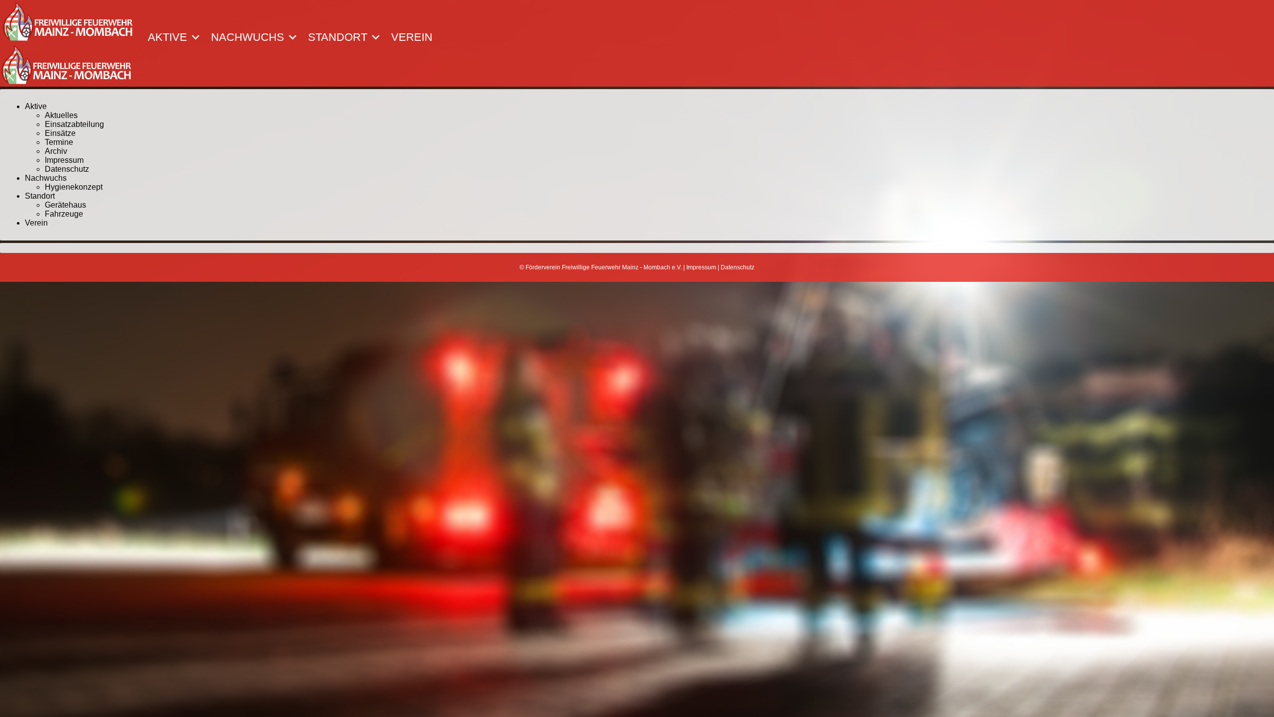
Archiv (56, 151)
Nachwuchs (247, 37)
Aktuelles (61, 115)
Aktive (167, 37)
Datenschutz (67, 169)
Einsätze (60, 133)
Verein (411, 37)
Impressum (64, 160)
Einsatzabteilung (74, 124)
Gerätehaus (65, 205)
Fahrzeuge (64, 214)
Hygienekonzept (74, 187)
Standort (337, 37)
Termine (59, 142)
